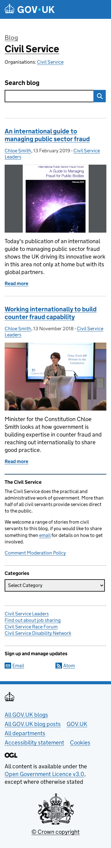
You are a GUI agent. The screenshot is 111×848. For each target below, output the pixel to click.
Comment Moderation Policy (35, 553)
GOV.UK (77, 724)
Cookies (80, 742)
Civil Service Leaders (27, 614)
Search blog (22, 83)
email (45, 535)
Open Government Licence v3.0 (44, 774)
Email (18, 666)
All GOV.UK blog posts (33, 724)
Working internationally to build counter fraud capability (51, 313)
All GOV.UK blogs (26, 714)
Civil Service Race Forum (31, 627)
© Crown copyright (55, 831)
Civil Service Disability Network (38, 633)
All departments (25, 733)
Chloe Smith (18, 151)
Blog (11, 38)
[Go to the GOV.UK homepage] (30, 9)
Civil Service (32, 49)
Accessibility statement (34, 742)
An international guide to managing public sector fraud (47, 135)
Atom (69, 666)
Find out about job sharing (33, 620)
